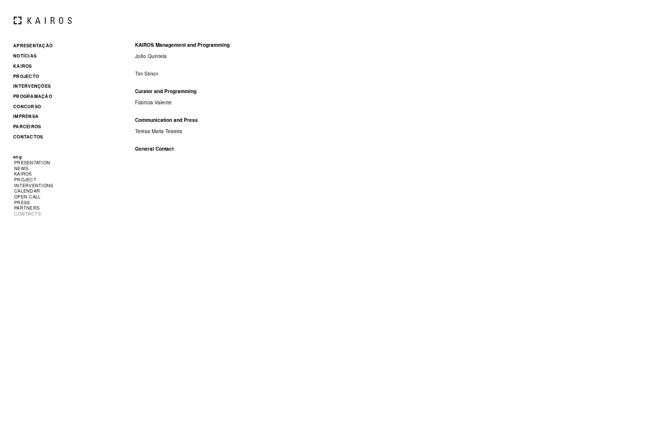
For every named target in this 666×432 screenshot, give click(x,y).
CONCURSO (27, 106)
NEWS (21, 168)
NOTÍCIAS (25, 56)
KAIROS (22, 66)
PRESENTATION (32, 162)
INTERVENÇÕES (32, 86)
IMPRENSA (26, 116)
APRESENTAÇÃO (33, 45)
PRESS (22, 202)
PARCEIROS (27, 126)
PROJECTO (26, 76)
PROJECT (25, 180)
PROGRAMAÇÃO (32, 96)
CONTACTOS (28, 137)
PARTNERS (26, 208)
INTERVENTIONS (34, 185)
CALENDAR (27, 191)
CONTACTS (27, 214)
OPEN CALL (27, 197)
